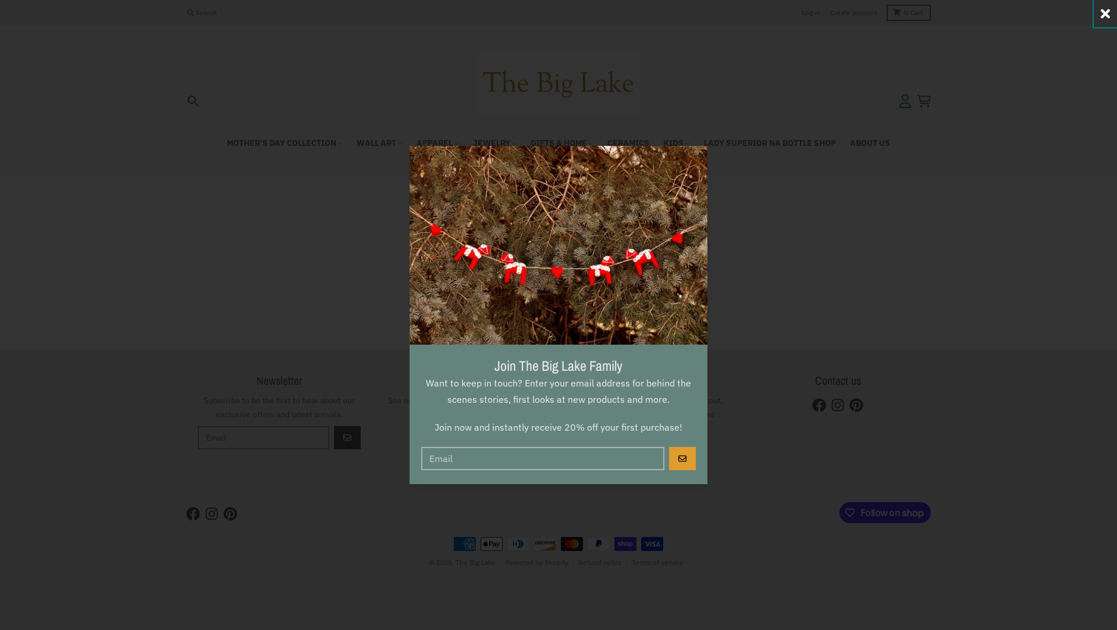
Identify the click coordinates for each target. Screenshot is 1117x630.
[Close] (1105, 13)
